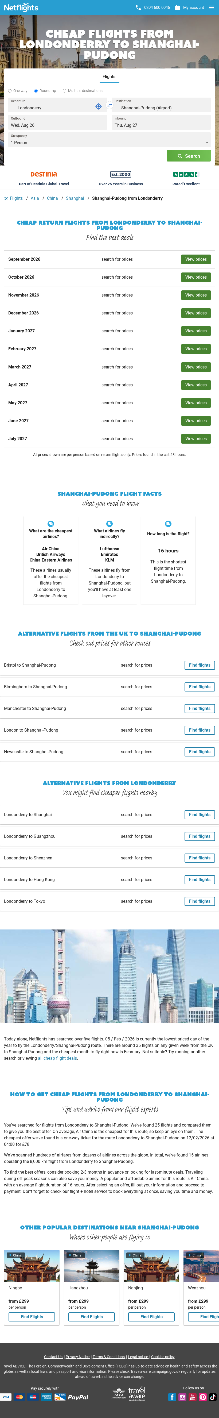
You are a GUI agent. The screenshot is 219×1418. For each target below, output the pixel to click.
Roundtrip (48, 91)
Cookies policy (163, 1357)
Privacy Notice (78, 1357)
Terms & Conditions (109, 1357)
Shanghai (75, 198)
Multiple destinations (85, 91)
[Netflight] (21, 7)
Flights (16, 198)
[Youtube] (193, 1397)
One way (20, 91)
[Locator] (98, 106)
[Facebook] (172, 1397)
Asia (35, 198)
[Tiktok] (213, 1397)
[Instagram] (182, 1397)
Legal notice (138, 1357)
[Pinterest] (203, 1397)
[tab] (109, 77)
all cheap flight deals (57, 1058)
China (53, 198)
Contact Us (53, 1357)
